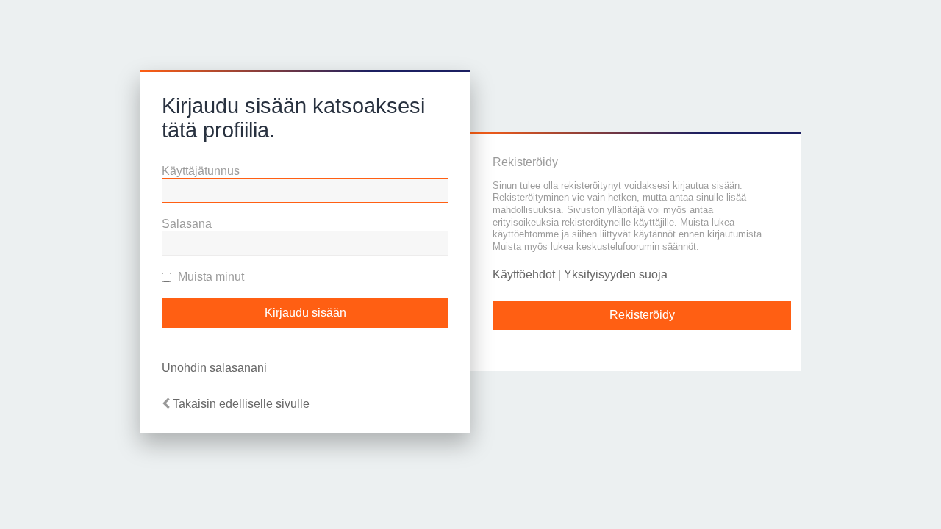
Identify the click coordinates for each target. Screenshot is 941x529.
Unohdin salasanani (214, 367)
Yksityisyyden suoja (616, 274)
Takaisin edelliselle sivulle (241, 403)
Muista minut (209, 276)
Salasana (187, 223)
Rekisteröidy (642, 315)
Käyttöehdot (524, 274)
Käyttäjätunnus (201, 171)
